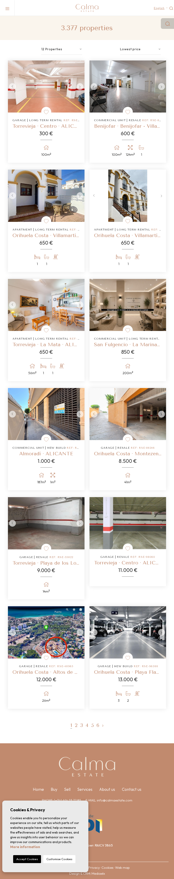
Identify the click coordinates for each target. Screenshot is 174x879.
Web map (122, 867)
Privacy (94, 867)
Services (84, 789)
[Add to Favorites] (46, 112)
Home (38, 789)
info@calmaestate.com (114, 800)
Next (80, 86)
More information (25, 847)
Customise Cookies (59, 859)
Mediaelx (98, 873)
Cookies (108, 867)
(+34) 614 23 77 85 (67, 800)
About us (107, 789)
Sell (67, 789)
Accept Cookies (27, 859)
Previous (12, 86)
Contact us (131, 789)
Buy (54, 789)
